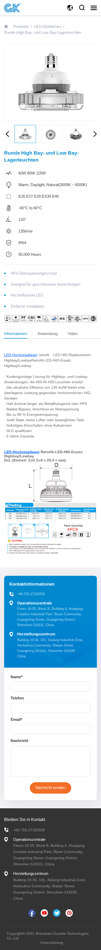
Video (72, 333)
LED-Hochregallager (21, 355)
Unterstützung (51, 942)
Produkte (21, 26)
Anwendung (47, 333)
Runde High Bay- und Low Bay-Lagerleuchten (42, 32)
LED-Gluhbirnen (47, 26)
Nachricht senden (50, 787)
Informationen (15, 333)
